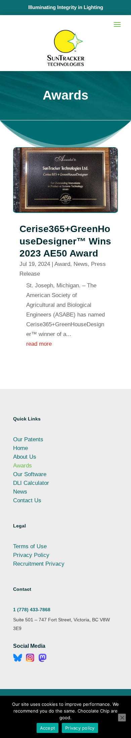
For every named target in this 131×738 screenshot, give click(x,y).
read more (39, 344)
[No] (122, 718)
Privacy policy (80, 728)
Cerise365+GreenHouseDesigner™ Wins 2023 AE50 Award (65, 241)
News (81, 264)
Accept (47, 728)
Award (62, 264)
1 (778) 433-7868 (31, 609)
